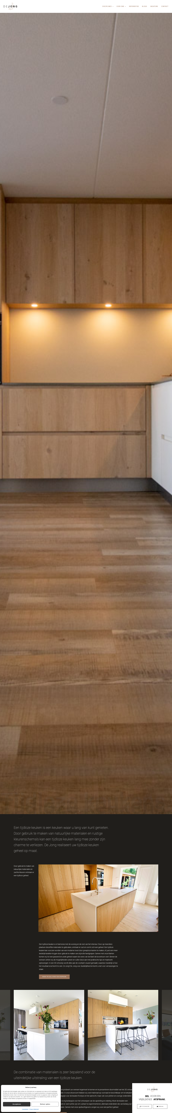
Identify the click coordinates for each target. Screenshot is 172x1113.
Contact (164, 6)
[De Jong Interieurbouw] (10, 6)
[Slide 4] (89, 1064)
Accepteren (17, 1104)
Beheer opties (45, 1104)
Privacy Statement (34, 1109)
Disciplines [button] (107, 6)
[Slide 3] (87, 1064)
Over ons (120, 6)
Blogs (144, 6)
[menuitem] (108, 6)
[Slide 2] (85, 1064)
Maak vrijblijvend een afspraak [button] (54, 976)
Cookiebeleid (25, 1109)
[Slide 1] (83, 1064)
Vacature (154, 6)
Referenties (134, 6)
